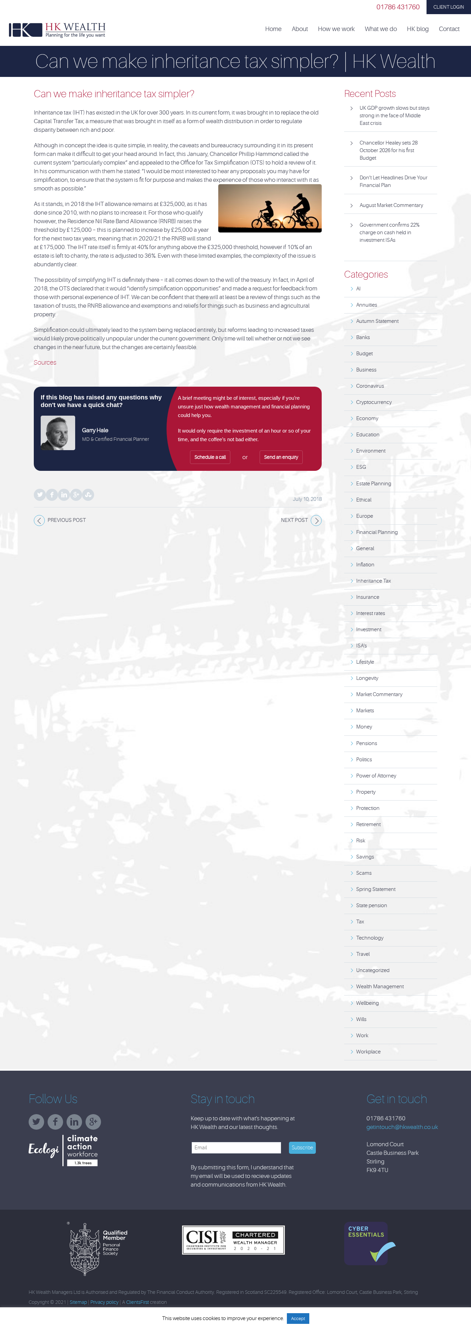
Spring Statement (375, 889)
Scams (364, 873)
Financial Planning (377, 532)
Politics (364, 760)
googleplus (95, 1124)
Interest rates (370, 613)
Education (368, 435)
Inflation (365, 565)
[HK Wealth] (57, 30)
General (365, 549)
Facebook (52, 495)
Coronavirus (370, 386)
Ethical (363, 500)
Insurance (367, 597)
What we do (381, 29)
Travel (363, 954)
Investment (368, 630)
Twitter (40, 495)
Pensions (366, 743)
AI (358, 289)
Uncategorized (373, 970)
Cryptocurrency (374, 402)
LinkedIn (64, 495)
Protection (368, 808)
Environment (370, 451)
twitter (38, 1124)
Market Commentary (379, 694)
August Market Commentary (391, 205)
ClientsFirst (137, 1302)
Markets (365, 711)
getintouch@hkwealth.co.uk (402, 1127)
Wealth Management (380, 987)
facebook (57, 1124)
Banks (363, 337)
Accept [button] (298, 1318)
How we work (336, 29)
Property (365, 792)
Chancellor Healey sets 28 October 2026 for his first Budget (389, 150)
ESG (361, 467)
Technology (369, 938)
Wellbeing (367, 1003)
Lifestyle (365, 662)
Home (273, 29)
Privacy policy (104, 1302)
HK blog (418, 29)
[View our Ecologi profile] (80, 1150)
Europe (364, 516)
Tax (360, 922)
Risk (360, 841)
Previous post (67, 520)
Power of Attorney (376, 776)
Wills (361, 1019)
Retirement (368, 824)
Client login (448, 7)
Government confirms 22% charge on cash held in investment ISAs (390, 232)
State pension (371, 906)
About (300, 29)
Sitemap (78, 1302)
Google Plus (76, 495)
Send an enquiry (281, 457)
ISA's (361, 646)
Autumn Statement (377, 321)
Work (362, 1036)
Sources (45, 362)
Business (366, 370)
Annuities (366, 305)
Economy (367, 419)
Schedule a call (210, 457)
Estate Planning (373, 484)
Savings (365, 857)
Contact (449, 29)
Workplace (368, 1052)
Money (364, 727)
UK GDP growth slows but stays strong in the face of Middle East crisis (395, 115)
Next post (294, 520)
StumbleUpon (88, 495)
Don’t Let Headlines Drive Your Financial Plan (394, 181)
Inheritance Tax (373, 581)
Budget (364, 354)
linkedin (76, 1124)
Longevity (367, 678)
